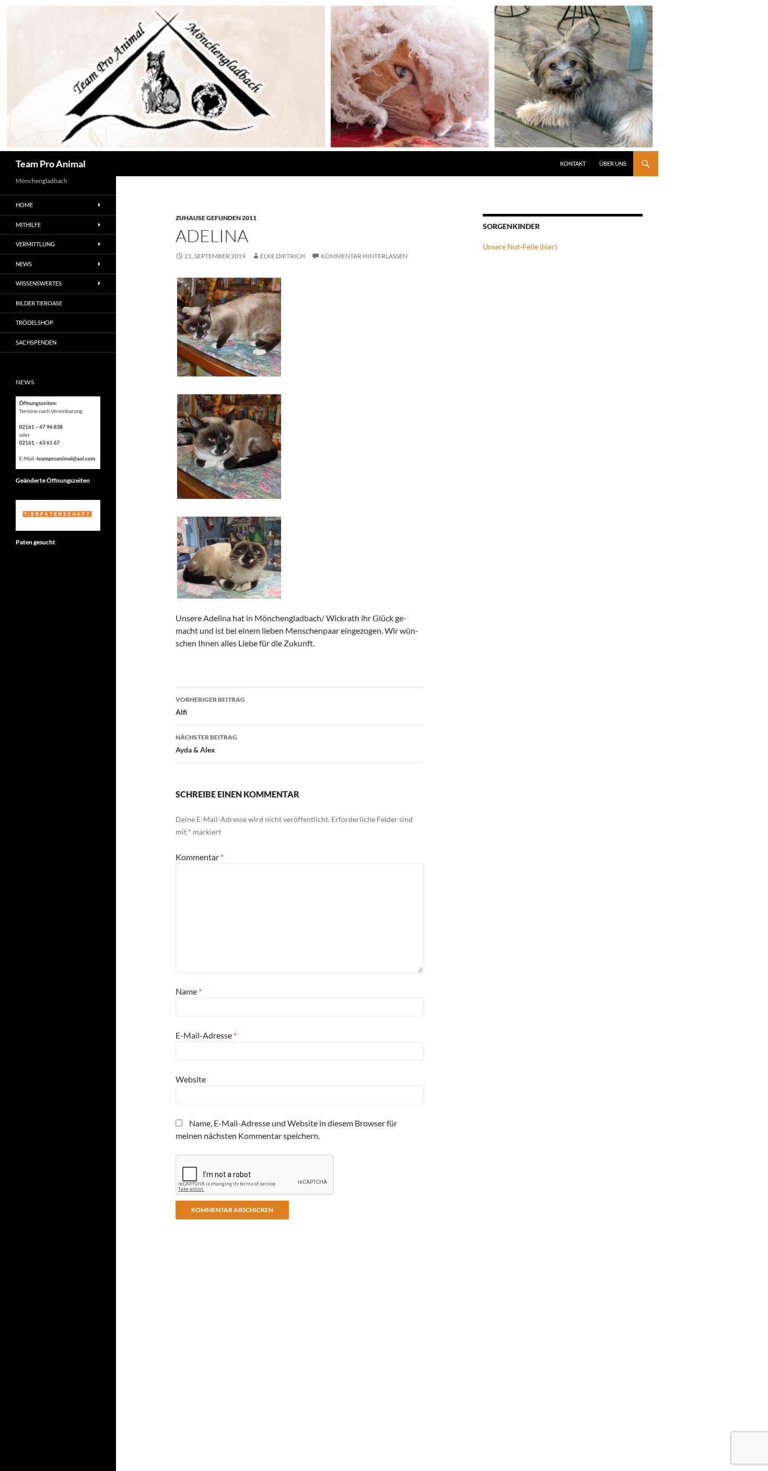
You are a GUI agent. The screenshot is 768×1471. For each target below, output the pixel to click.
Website (191, 1079)
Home (24, 204)
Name (189, 991)
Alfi (210, 705)
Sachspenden (36, 342)
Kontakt (573, 163)
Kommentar (200, 857)
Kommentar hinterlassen (364, 256)
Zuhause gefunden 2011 (216, 218)
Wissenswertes (39, 283)
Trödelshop (34, 322)
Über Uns (612, 163)
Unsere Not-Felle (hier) (520, 246)
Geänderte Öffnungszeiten (53, 480)
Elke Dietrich (282, 256)
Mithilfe (28, 224)
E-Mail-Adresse (206, 1035)
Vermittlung (35, 244)
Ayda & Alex (206, 743)
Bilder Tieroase (39, 303)
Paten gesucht (35, 542)
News (24, 263)
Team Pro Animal (51, 163)
